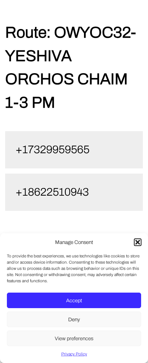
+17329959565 (52, 150)
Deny (74, 319)
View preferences (74, 338)
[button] (137, 242)
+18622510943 (52, 192)
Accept (74, 300)
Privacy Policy (74, 354)
